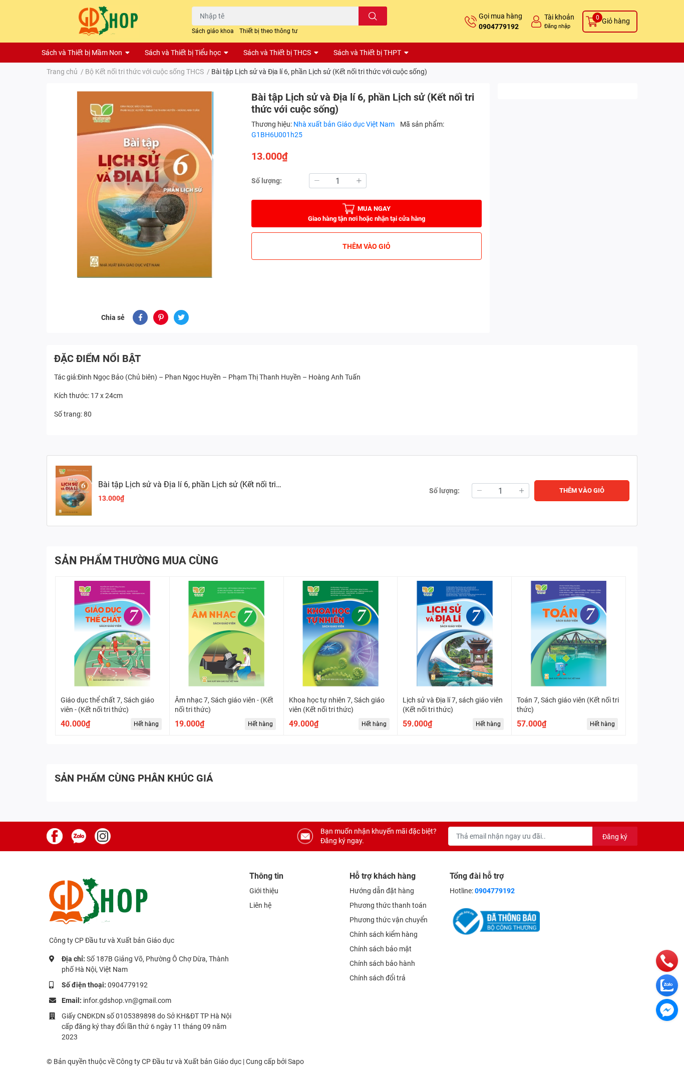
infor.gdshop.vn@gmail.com (127, 1000)
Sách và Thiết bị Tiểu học (183, 53)
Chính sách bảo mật (381, 949)
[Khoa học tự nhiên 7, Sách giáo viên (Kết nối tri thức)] (341, 633)
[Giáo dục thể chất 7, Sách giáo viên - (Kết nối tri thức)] (112, 633)
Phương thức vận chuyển (389, 920)
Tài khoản (559, 17)
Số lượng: (266, 181)
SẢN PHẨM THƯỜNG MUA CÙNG (136, 560)
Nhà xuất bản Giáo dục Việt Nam (344, 124)
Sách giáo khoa (213, 31)
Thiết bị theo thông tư (268, 31)
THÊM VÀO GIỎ (367, 246)
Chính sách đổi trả (378, 978)
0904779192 (499, 27)
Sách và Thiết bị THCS (277, 53)
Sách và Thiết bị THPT (367, 53)
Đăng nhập (557, 26)
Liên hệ (260, 905)
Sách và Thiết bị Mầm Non (82, 53)
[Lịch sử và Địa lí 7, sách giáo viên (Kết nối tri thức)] (454, 633)
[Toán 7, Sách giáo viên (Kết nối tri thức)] (568, 633)
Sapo (296, 1061)
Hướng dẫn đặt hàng (382, 891)
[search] (373, 16)
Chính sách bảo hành (382, 963)
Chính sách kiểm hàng (384, 934)
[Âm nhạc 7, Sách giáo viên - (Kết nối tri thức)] (226, 633)
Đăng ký (614, 837)
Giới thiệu (263, 891)
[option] (145, 184)
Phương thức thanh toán (388, 905)
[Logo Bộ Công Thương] (495, 921)
